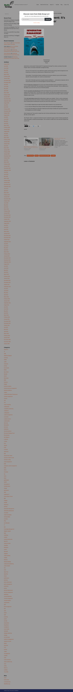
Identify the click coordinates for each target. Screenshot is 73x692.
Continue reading (36, 22)
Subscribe (48, 19)
